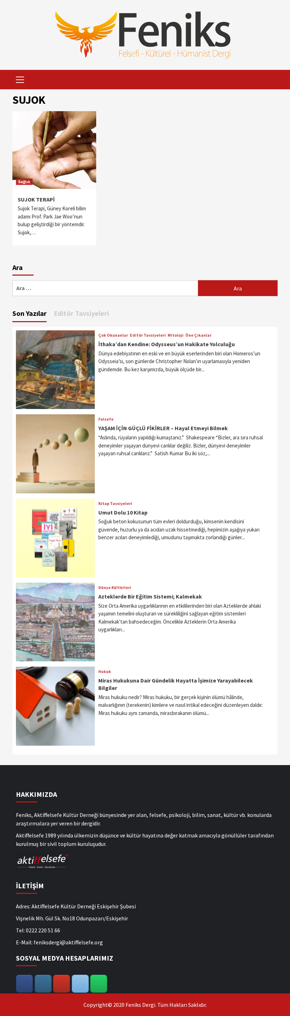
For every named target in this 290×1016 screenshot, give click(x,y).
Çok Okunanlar (113, 335)
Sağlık (24, 181)
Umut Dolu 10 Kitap (122, 512)
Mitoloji (176, 335)
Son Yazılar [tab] (29, 313)
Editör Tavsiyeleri (148, 335)
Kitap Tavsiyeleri (115, 503)
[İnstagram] (43, 984)
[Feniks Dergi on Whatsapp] (98, 984)
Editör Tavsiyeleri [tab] (81, 313)
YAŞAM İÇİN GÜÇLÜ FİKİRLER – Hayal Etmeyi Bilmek (163, 428)
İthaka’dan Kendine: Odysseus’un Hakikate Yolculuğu (166, 344)
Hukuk (104, 671)
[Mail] (80, 984)
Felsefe (106, 419)
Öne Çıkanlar (198, 335)
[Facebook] (24, 984)
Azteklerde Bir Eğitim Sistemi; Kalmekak (150, 596)
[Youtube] (61, 984)
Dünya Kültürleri (114, 587)
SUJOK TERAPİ (36, 199)
